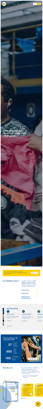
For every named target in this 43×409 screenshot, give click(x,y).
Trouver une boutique (32, 358)
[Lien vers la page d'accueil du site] (4, 4)
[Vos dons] (31, 394)
